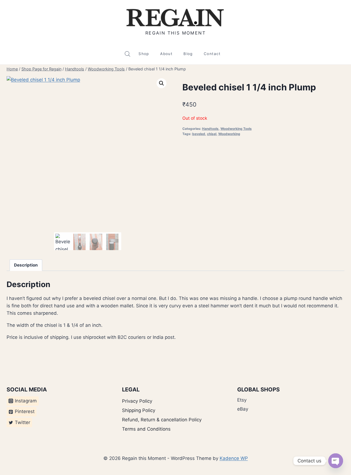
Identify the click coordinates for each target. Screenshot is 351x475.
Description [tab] (26, 265)
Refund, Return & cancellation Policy (162, 419)
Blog (188, 53)
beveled (198, 134)
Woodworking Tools (236, 129)
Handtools (210, 129)
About (166, 53)
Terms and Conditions (146, 429)
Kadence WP (234, 458)
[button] (161, 83)
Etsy (242, 400)
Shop (143, 53)
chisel (211, 134)
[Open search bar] (127, 54)
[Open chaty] (335, 460)
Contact (212, 53)
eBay (242, 409)
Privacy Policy (137, 401)
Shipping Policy (138, 410)
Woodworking (229, 134)
